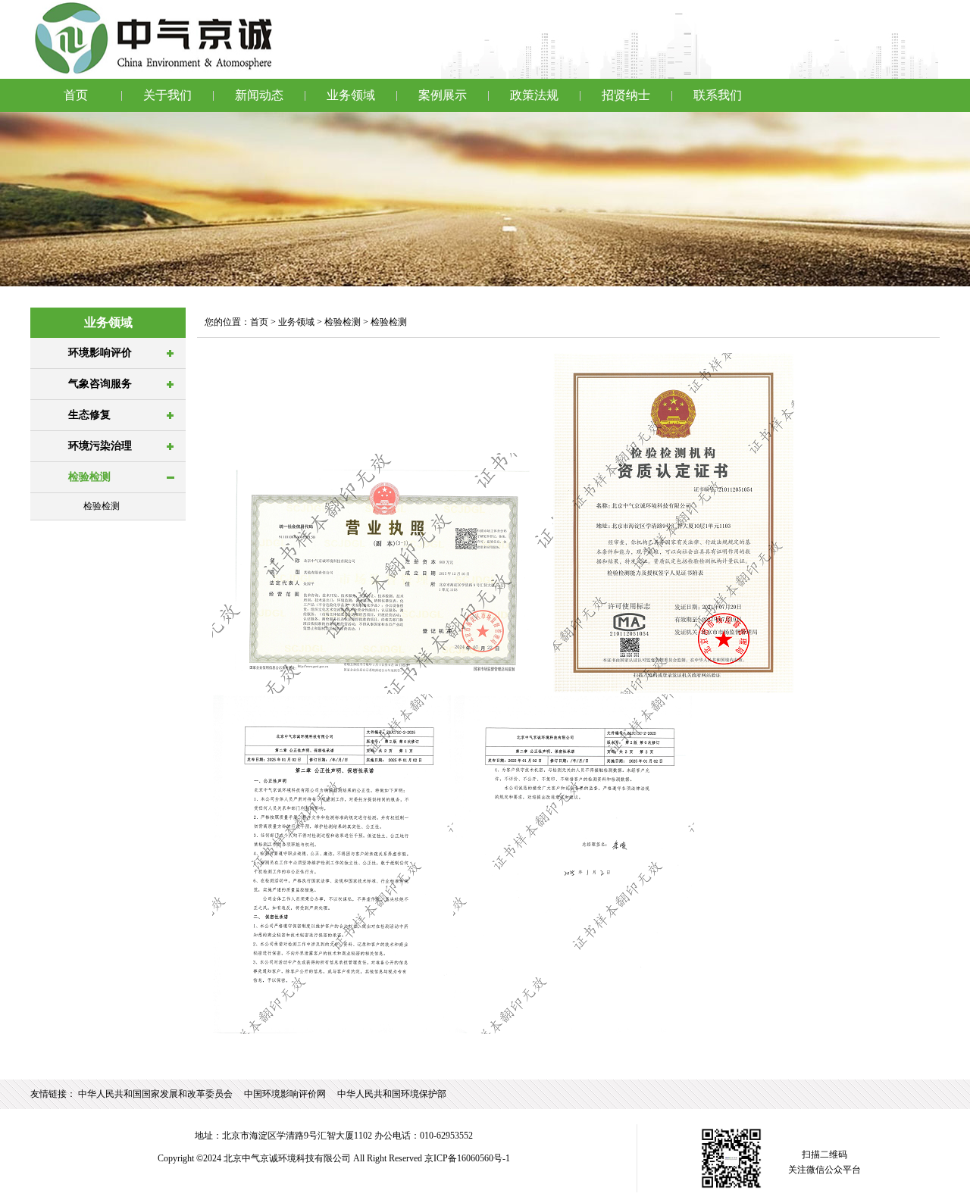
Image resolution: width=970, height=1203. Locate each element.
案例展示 (442, 95)
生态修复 (89, 414)
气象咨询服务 (100, 383)
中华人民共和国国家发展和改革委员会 (155, 1094)
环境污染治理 (100, 446)
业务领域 (351, 95)
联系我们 (717, 95)
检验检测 (89, 477)
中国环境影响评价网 (285, 1094)
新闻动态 (259, 95)
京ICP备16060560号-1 (467, 1158)
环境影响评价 (100, 352)
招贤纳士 (626, 95)
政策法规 (534, 95)
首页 (76, 95)
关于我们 (167, 95)
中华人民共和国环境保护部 (391, 1094)
